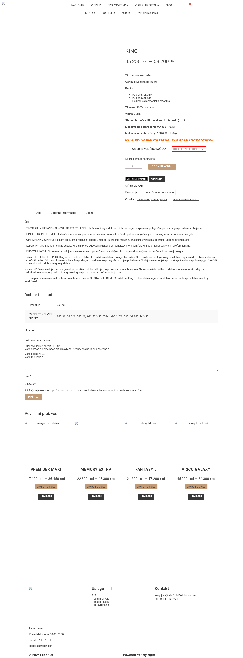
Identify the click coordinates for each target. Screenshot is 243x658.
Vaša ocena (32, 353)
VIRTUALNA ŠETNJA (147, 5)
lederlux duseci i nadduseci (186, 199)
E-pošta (30, 383)
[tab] (38, 213)
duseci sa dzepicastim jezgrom (152, 199)
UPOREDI (156, 178)
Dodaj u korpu (162, 166)
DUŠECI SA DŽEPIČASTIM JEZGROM (157, 192)
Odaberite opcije (46, 487)
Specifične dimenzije (136, 179)
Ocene (89, 212)
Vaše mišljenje (34, 357)
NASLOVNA (78, 5)
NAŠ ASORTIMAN (118, 5)
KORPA (126, 13)
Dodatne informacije (63, 212)
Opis (38, 212)
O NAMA (96, 5)
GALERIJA (109, 13)
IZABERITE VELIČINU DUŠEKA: (149, 148)
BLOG (168, 5)
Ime (28, 376)
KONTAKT (91, 13)
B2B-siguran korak (147, 13)
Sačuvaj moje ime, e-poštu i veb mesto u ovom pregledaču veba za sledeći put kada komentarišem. (86, 390)
